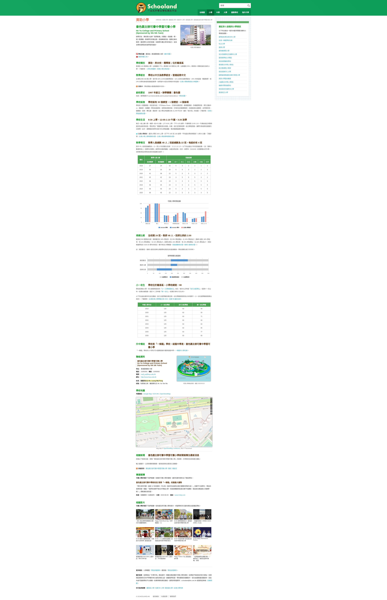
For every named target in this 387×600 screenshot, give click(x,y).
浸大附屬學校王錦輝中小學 (228, 54)
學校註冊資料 (172, 570)
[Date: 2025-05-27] (202, 550)
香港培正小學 (223, 92)
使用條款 (156, 596)
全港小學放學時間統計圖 (165, 136)
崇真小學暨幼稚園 (225, 78)
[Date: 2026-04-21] (164, 514)
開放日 (174, 468)
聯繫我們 (173, 596)
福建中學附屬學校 (225, 85)
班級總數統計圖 (177, 245)
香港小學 (165, 20)
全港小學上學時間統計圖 (147, 136)
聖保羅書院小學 (224, 51)
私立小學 (222, 44)
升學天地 (158, 20)
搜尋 (222, 6)
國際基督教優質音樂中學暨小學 (229, 75)
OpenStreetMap (165, 394)
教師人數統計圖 (190, 245)
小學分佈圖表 (151, 69)
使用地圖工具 (142, 57)
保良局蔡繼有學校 (225, 61)
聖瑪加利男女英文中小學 (227, 37)
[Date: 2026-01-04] (164, 532)
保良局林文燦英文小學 (226, 89)
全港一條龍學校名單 (225, 40)
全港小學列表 (178, 588)
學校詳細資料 (155, 570)
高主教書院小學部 (225, 68)
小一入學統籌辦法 (168, 289)
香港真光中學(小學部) (226, 65)
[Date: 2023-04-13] (164, 550)
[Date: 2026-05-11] (145, 514)
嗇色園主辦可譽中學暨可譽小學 (203, 20)
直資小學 (222, 47)
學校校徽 (182, 96)
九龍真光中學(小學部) (226, 82)
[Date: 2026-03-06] (202, 514)
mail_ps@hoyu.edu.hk (148, 374)
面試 (169, 468)
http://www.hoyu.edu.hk (148, 377)
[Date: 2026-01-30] (145, 532)
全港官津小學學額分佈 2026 (158, 299)
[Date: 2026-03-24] (183, 514)
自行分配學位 (195, 289)
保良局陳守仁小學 (225, 71)
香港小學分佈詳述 (163, 69)
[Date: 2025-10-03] (183, 532)
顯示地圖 (167, 54)
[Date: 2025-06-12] (183, 550)
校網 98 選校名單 (175, 299)
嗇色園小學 (189, 20)
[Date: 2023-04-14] (145, 550)
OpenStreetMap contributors (172, 448)
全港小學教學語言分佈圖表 (189, 81)
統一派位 (165, 291)
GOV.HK (156, 394)
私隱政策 (164, 596)
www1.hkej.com (180, 495)
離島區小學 (172, 20)
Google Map (148, 394)
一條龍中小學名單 (181, 350)
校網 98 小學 (181, 20)
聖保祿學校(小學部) (225, 58)
